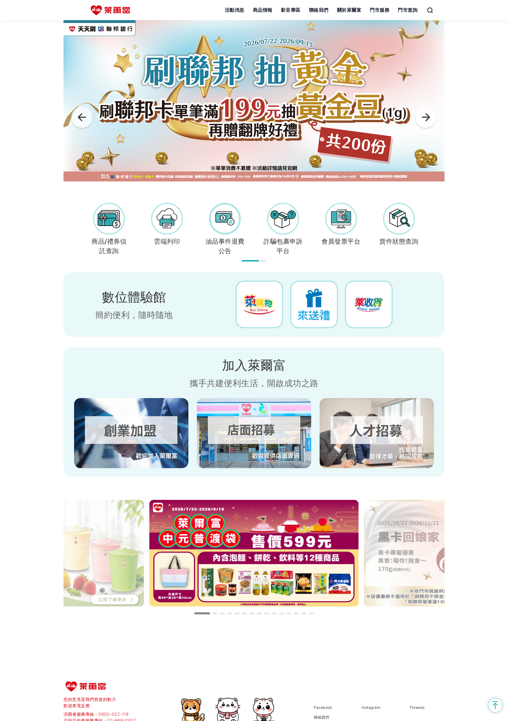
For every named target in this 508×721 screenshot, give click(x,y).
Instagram (371, 707)
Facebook (323, 707)
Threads (417, 707)
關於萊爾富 (349, 10)
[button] (426, 118)
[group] (254, 100)
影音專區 (291, 10)
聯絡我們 (319, 10)
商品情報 (263, 10)
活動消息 (234, 10)
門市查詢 (408, 10)
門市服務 (379, 10)
